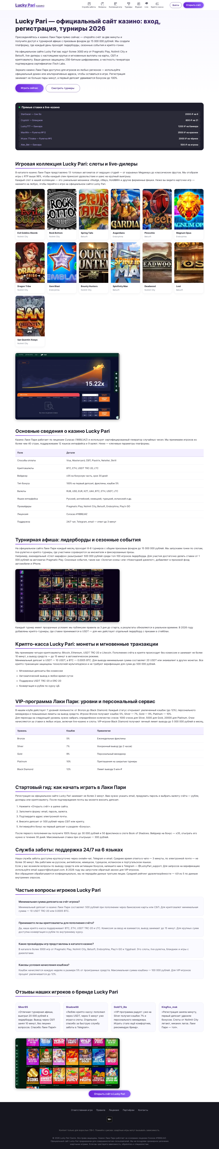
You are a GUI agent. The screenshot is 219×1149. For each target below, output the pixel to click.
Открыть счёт (193, 5)
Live (146, 7)
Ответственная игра (82, 1116)
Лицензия (114, 1116)
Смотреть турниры (62, 88)
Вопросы (102, 7)
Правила (100, 1116)
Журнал (138, 7)
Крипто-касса (157, 7)
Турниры (128, 7)
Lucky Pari (29, 5)
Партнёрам (128, 1116)
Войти (176, 5)
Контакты (143, 1116)
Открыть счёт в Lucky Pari (109, 1099)
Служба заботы (89, 7)
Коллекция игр (115, 7)
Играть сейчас (29, 87)
